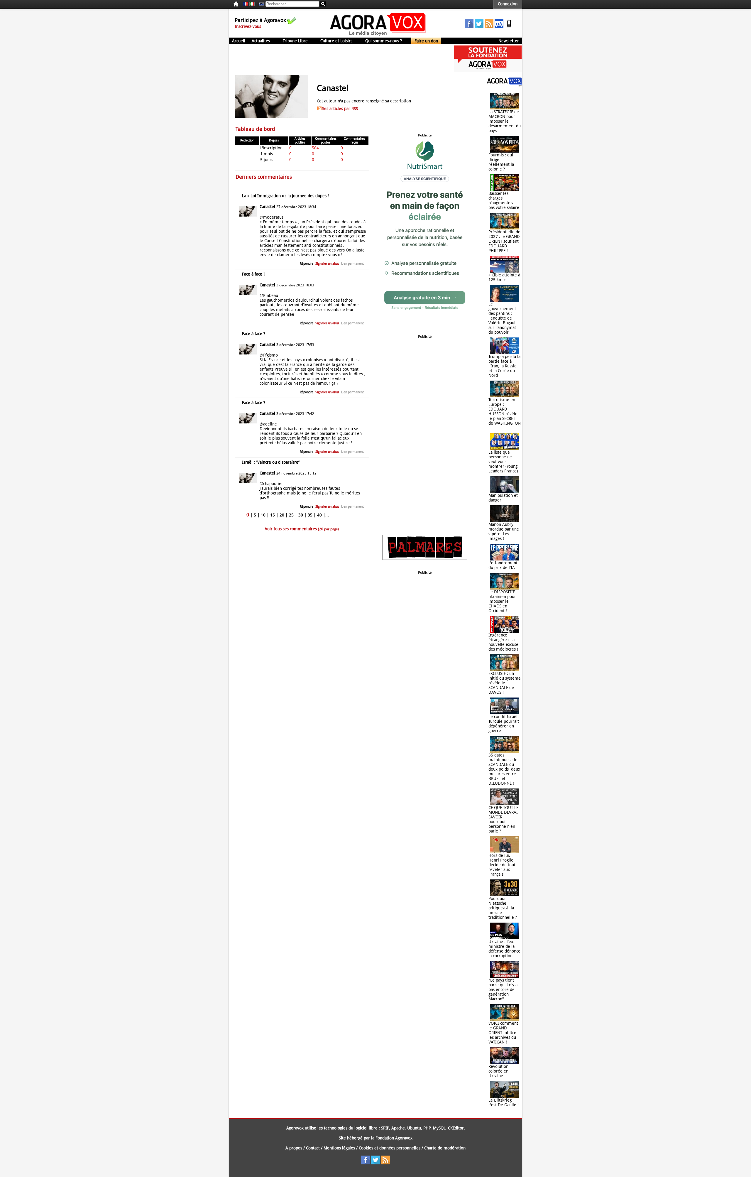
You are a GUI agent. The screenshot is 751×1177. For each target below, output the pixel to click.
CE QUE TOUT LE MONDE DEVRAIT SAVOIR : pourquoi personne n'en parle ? (504, 819)
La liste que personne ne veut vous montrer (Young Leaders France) (503, 461)
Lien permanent (352, 264)
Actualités (261, 40)
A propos (293, 1148)
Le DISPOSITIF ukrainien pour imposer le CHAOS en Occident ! (502, 601)
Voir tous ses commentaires (302, 528)
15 (272, 515)
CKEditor (456, 1128)
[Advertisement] (335, 58)
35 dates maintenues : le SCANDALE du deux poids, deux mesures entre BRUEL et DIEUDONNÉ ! (504, 769)
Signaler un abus (327, 264)
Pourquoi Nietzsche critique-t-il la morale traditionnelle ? (502, 908)
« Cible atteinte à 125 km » (504, 277)
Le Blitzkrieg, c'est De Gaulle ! (503, 1102)
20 (282, 515)
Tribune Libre (295, 40)
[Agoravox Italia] (252, 4)
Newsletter (508, 40)
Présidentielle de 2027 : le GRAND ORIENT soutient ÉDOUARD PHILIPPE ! (504, 241)
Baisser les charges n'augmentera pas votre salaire (503, 200)
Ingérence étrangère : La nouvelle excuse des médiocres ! (503, 642)
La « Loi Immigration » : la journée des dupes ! (285, 195)
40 (319, 515)
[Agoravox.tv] (504, 85)
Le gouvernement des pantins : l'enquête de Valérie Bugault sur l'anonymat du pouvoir (502, 318)
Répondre (306, 264)
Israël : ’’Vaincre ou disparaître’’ (271, 462)
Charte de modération (445, 1148)
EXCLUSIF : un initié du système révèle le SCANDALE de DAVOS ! (504, 683)
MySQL (439, 1128)
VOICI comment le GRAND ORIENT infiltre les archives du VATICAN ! (503, 1032)
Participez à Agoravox (260, 20)
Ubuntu (414, 1128)
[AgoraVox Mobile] (509, 26)
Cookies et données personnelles (389, 1148)
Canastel (267, 206)
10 (263, 515)
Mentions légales (339, 1148)
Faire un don (426, 40)
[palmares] (425, 558)
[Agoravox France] (245, 4)
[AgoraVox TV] (499, 26)
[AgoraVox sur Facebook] (469, 26)
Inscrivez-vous (248, 26)
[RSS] (489, 26)
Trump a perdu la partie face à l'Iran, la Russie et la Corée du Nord (504, 366)
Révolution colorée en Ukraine (498, 1071)
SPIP (385, 1128)
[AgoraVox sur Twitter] (479, 26)
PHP (427, 1128)
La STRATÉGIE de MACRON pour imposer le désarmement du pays (504, 121)
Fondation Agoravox (394, 1138)
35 (310, 515)
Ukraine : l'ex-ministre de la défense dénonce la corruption (504, 948)
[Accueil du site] (378, 35)
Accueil (238, 40)
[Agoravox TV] (260, 4)
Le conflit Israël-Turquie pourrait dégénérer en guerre (503, 723)
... (327, 515)
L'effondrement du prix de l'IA (502, 565)
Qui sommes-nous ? (383, 40)
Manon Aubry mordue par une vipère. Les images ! (503, 531)
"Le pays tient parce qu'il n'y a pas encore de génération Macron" (502, 989)
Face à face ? (253, 274)
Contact (313, 1148)
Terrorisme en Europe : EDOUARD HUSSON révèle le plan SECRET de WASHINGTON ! (504, 413)
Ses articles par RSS (340, 108)
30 (300, 515)
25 (291, 515)
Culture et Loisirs (336, 40)
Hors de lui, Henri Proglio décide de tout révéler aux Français (501, 865)
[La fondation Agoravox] (488, 70)
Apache (398, 1128)
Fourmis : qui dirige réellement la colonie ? (501, 162)
